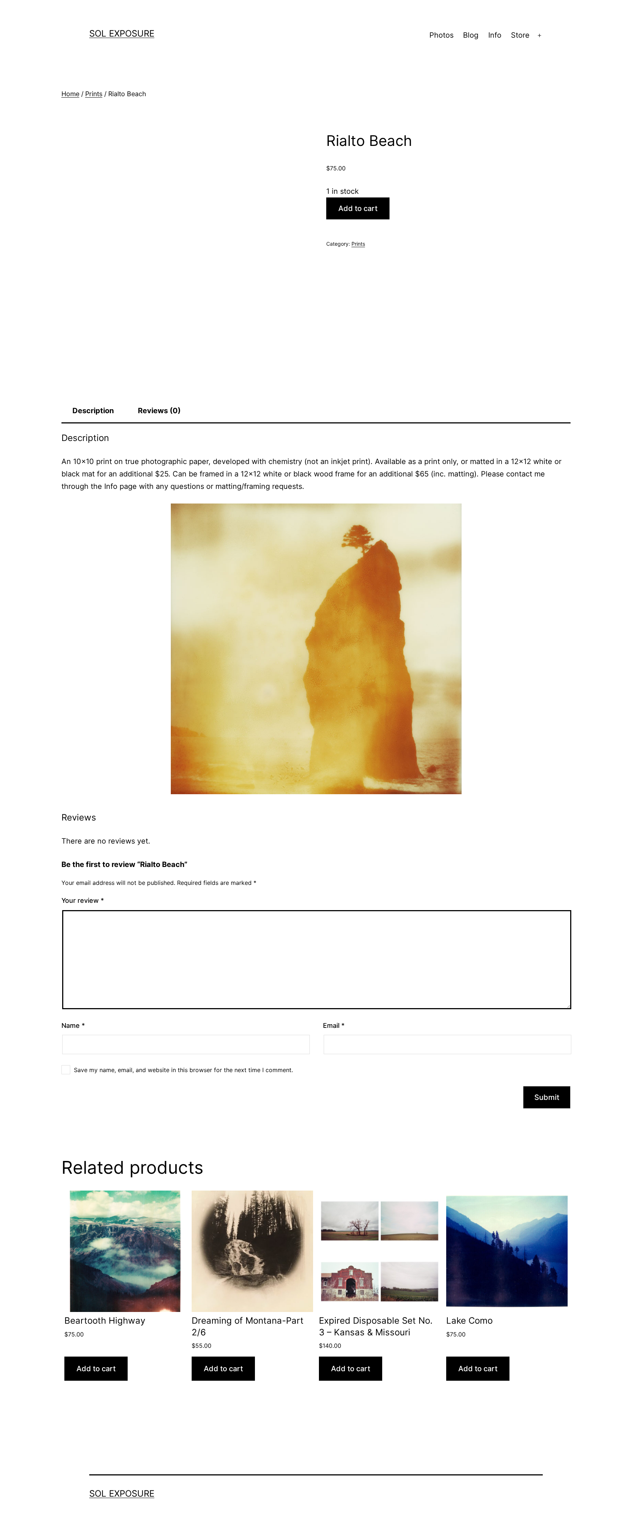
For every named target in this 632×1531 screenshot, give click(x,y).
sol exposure (121, 33)
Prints (93, 94)
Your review (82, 900)
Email (334, 1025)
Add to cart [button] (96, 1368)
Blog (470, 35)
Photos (441, 35)
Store (520, 35)
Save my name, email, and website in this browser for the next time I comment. (183, 1070)
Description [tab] (93, 410)
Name (73, 1025)
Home (70, 94)
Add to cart (357, 208)
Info (494, 35)
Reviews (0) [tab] (159, 410)
